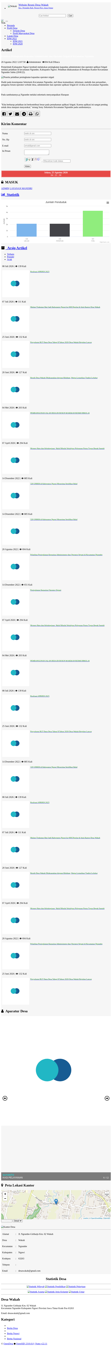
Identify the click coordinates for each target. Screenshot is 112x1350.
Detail (16, 1221)
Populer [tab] (10, 257)
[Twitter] (10, 114)
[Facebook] (4, 114)
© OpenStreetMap (95, 1218)
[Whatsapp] (37, 114)
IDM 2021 (18, 41)
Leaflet (85, 1218)
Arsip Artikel (16, 248)
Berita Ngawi (13, 1333)
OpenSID (107, 1218)
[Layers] (107, 1194)
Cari (70, 16)
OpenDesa (8, 1343)
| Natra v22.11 (40, 1343)
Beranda (11, 25)
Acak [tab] (9, 259)
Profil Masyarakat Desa (23, 33)
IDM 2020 (18, 44)
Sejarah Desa (19, 30)
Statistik (12, 194)
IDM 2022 (12, 38)
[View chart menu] (108, 202)
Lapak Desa (12, 36)
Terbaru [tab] (10, 254)
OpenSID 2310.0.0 (25, 1343)
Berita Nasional (14, 1338)
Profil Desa (12, 28)
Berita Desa (12, 1328)
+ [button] (5, 1194)
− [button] (5, 1198)
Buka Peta (6, 1221)
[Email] (17, 114)
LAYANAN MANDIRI (21, 188)
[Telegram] (24, 114)
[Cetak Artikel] (31, 114)
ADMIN (5, 188)
